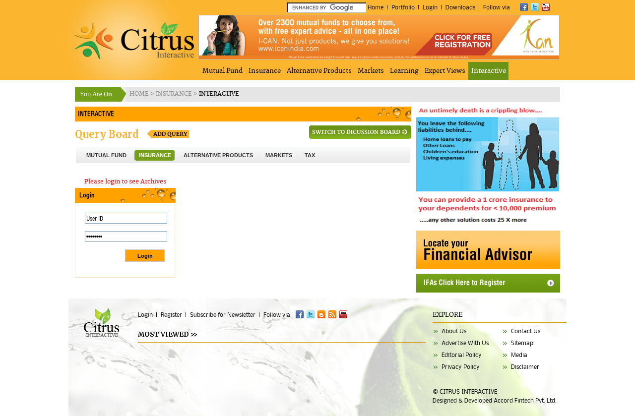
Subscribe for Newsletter (222, 314)
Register (171, 314)
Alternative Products (319, 71)
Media (519, 355)
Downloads (460, 7)
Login (430, 7)
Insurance (265, 71)
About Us (454, 331)
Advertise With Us (465, 343)
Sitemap (522, 343)
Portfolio (403, 7)
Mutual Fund (222, 71)
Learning (404, 71)
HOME (139, 94)
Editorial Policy (462, 355)
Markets (371, 71)
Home (375, 7)
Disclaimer (525, 366)
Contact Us (525, 331)
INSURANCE (174, 94)
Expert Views (445, 71)
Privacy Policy (461, 366)
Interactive (488, 71)
